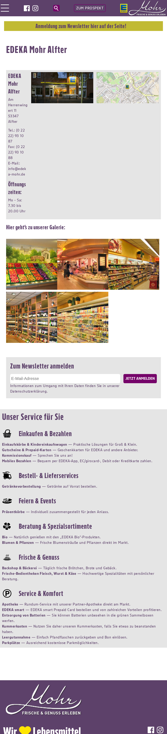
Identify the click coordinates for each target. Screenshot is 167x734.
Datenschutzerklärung (28, 391)
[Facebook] (26, 8)
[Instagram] (35, 8)
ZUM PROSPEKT (89, 8)
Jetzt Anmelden (140, 378)
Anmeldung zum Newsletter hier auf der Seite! (80, 26)
